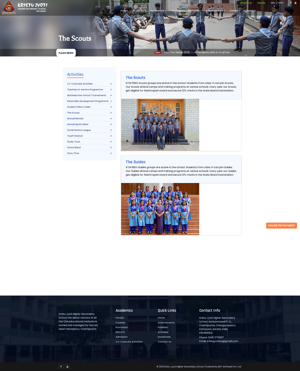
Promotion (122, 327)
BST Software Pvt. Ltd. (229, 366)
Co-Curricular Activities (80, 83)
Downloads (164, 336)
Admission (122, 336)
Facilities (176, 10)
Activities (193, 10)
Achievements (214, 10)
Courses (120, 322)
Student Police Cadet (78, 106)
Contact (250, 10)
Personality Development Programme (87, 101)
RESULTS (120, 332)
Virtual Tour (246, 2)
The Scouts (73, 112)
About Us (138, 10)
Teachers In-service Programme (85, 89)
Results (261, 2)
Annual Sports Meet (77, 124)
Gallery (234, 10)
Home (124, 10)
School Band (74, 147)
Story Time (73, 153)
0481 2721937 (277, 3)
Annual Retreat (75, 118)
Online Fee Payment (281, 225)
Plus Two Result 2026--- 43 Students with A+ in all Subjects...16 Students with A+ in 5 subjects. (205, 52)
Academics (157, 10)
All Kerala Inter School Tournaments (86, 95)
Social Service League (79, 130)
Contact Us (164, 341)
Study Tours (73, 141)
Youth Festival (74, 135)
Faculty (120, 317)
